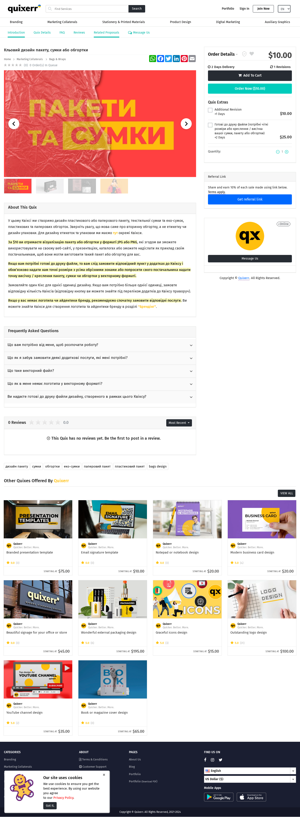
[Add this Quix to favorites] (251, 54)
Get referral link (249, 199)
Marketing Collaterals (62, 22)
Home (7, 59)
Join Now (263, 9)
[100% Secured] (245, 54)
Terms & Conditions (94, 759)
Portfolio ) (143, 781)
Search (137, 9)
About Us (135, 759)
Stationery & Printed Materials (123, 22)
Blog (132, 766)
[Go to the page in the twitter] (222, 760)
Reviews (79, 32)
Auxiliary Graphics (277, 22)
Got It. (50, 806)
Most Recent (178, 423)
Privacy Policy (63, 798)
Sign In (244, 9)
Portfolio (228, 9)
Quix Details (42, 32)
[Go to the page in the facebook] (207, 760)
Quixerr (243, 278)
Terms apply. (216, 192)
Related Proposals (106, 32)
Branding (16, 22)
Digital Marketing (228, 22)
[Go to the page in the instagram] (214, 760)
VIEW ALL (286, 493)
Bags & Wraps (58, 59)
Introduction (16, 32)
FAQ (62, 32)
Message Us (141, 32)
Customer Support (94, 766)
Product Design (180, 22)
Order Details (221, 54)
